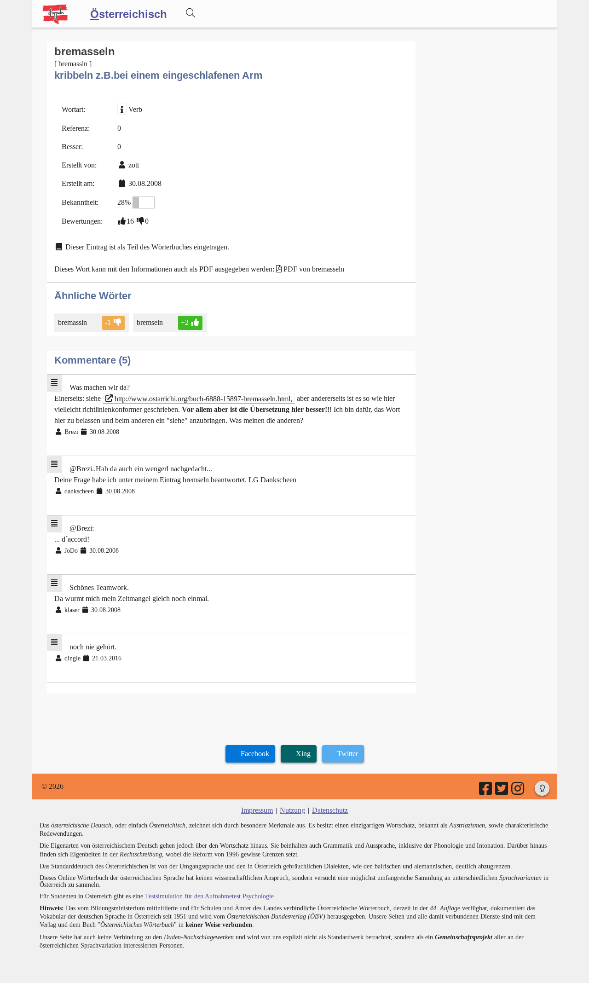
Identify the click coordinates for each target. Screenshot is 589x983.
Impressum (257, 810)
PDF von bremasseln (313, 269)
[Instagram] (518, 791)
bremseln (150, 322)
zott (133, 165)
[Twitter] (502, 791)
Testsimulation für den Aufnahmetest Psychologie (209, 896)
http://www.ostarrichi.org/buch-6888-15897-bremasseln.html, (202, 398)
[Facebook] (486, 791)
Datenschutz (330, 810)
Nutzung (292, 810)
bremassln (72, 322)
